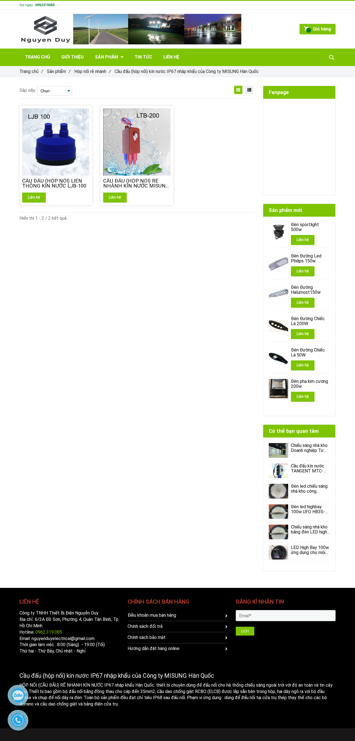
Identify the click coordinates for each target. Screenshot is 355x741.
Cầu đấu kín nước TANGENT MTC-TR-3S (307, 469)
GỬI (245, 631)
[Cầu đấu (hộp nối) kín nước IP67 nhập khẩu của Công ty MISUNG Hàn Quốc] (238, 90)
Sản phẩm (58, 71)
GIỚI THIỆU (72, 57)
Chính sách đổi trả (145, 626)
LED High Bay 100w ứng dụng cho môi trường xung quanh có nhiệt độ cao (310, 550)
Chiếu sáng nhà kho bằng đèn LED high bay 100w (309, 530)
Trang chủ (31, 71)
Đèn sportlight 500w (305, 227)
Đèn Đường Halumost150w (306, 290)
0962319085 (45, 5)
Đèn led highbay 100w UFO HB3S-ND (308, 509)
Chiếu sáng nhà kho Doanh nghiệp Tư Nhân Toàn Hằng (309, 448)
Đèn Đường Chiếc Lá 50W (308, 353)
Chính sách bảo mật (147, 637)
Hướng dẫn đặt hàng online (153, 648)
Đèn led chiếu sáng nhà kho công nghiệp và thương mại (309, 489)
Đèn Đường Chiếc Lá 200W (308, 321)
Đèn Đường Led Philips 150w (306, 259)
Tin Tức (143, 57)
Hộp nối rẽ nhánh (92, 71)
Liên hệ (34, 197)
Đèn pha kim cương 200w (309, 384)
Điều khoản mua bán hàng (152, 615)
